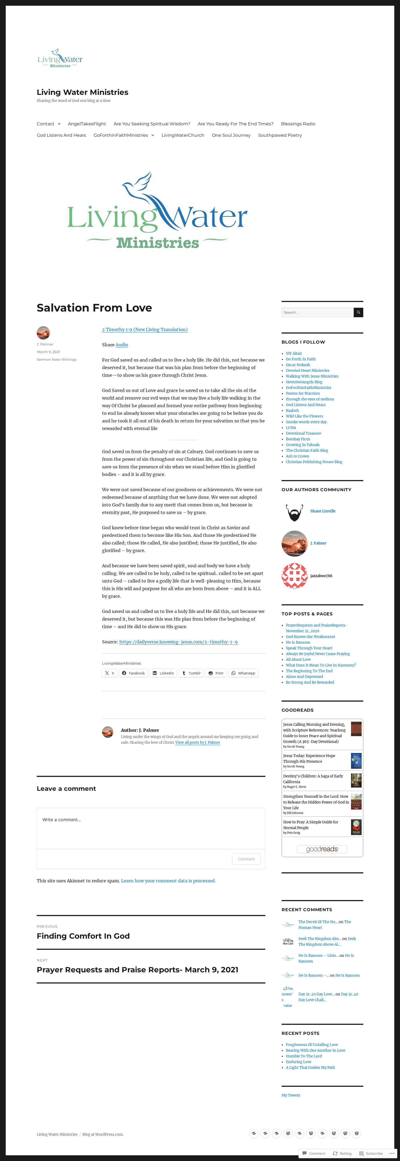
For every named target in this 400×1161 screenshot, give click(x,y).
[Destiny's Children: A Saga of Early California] (356, 780)
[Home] (276, 1133)
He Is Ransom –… (314, 975)
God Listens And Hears (61, 135)
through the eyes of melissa (310, 399)
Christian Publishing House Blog (314, 462)
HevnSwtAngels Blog (304, 382)
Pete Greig (293, 833)
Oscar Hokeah (298, 365)
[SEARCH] (358, 312)
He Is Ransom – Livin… (319, 955)
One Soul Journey (231, 135)
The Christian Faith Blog (307, 450)
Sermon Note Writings (56, 359)
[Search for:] (318, 312)
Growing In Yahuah (303, 445)
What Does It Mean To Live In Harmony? (321, 665)
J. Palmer (45, 344)
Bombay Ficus (298, 439)
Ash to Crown (297, 456)
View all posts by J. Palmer (198, 742)
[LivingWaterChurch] (334, 1133)
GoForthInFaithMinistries (121, 135)
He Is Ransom (298, 642)
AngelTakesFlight (87, 123)
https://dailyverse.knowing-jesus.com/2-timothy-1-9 (178, 642)
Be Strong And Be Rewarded (310, 682)
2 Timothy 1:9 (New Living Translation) (145, 329)
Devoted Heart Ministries (308, 370)
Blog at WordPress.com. (103, 1134)
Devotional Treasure (303, 433)
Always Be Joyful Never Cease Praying (318, 654)
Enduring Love (298, 1062)
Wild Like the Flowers (304, 416)
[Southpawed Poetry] (356, 1133)
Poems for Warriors (303, 393)
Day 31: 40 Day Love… (317, 994)
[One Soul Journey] (345, 1133)
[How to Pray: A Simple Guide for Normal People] (356, 827)
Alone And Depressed (304, 676)
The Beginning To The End (309, 671)
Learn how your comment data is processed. (168, 880)
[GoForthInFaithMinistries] (322, 1133)
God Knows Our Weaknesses (310, 636)
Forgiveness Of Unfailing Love (312, 1044)
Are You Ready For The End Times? (235, 123)
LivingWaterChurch (183, 135)
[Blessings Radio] (299, 1133)
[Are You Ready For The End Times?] (288, 1133)
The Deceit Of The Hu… (318, 922)
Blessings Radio (298, 123)
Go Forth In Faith (301, 359)
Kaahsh (292, 410)
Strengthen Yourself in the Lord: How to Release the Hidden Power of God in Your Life (316, 802)
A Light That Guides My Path (310, 1067)
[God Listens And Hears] (311, 1133)
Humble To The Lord (304, 1056)
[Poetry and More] (265, 1133)
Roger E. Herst (296, 787)
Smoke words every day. (306, 422)
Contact (45, 123)
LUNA (291, 427)
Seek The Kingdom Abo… (320, 938)
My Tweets (291, 1095)
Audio (122, 344)
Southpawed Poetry (280, 135)
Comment (246, 859)
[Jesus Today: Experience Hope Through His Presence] (356, 760)
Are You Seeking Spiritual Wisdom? (152, 123)
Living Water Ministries (82, 92)
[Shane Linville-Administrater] (254, 1133)
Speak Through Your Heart (309, 648)
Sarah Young (295, 746)
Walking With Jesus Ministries (312, 376)
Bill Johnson (295, 813)
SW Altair (294, 353)
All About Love (298, 659)
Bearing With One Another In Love (315, 1050)
